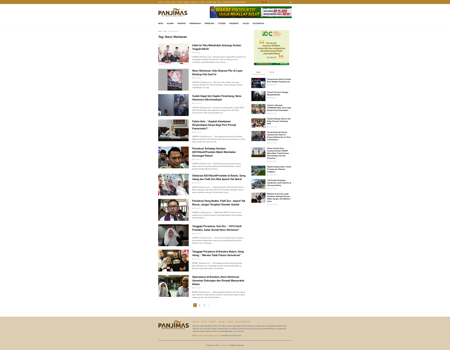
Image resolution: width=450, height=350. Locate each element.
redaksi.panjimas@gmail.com (208, 335)
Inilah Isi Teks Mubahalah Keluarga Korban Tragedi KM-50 (216, 47)
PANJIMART (234, 23)
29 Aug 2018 (197, 103)
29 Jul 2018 (197, 183)
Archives (168, 2)
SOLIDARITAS (258, 23)
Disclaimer (194, 2)
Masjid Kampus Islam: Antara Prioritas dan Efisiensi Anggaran (279, 169)
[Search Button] (290, 2)
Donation (202, 2)
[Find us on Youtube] (266, 2)
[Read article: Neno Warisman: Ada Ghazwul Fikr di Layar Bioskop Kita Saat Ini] (173, 80)
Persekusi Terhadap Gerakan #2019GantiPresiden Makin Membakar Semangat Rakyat (214, 152)
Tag (165, 31)
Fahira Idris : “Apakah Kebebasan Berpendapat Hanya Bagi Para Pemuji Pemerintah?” (214, 124)
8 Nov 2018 (197, 78)
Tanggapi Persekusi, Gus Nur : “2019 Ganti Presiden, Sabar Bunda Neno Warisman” (217, 228)
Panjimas (224, 345)
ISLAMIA (170, 23)
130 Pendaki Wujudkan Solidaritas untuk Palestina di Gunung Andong (279, 183)
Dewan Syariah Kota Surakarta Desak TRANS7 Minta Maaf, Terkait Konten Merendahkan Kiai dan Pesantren (278, 153)
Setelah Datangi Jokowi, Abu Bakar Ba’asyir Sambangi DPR (279, 121)
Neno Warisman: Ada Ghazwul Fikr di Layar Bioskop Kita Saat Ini (217, 72)
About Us (161, 2)
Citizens (221, 23)
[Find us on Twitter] (262, 2)
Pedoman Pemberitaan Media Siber (234, 2)
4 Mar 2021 (197, 53)
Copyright (186, 2)
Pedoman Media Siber (242, 321)
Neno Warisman (173, 31)
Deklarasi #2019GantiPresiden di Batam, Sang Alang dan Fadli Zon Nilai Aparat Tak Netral (218, 177)
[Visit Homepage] (173, 12)
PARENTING (209, 23)
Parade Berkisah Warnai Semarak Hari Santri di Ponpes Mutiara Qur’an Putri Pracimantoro (279, 136)
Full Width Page (211, 2)
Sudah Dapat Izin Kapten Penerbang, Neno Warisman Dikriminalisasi (216, 97)
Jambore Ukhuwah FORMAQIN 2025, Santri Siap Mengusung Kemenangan (279, 107)
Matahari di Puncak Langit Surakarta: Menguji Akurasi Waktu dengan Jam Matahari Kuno (278, 197)
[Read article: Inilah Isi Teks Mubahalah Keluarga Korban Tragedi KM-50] (173, 54)
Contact (179, 2)
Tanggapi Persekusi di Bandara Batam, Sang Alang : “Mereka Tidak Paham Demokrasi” (218, 253)
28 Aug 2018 (197, 132)
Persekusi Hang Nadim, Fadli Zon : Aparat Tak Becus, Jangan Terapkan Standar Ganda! (218, 202)
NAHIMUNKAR (195, 23)
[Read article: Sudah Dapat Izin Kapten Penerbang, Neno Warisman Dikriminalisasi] (173, 105)
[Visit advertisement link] (251, 12)
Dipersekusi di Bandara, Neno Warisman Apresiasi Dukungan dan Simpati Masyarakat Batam (218, 280)
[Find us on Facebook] (259, 2)
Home (219, 2)
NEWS (160, 23)
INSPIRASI (182, 23)
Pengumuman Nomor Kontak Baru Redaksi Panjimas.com (279, 80)
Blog (173, 2)
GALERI (246, 23)
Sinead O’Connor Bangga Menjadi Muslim (277, 93)
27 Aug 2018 (197, 159)
